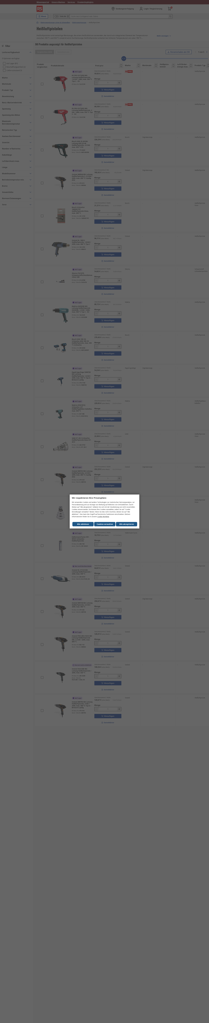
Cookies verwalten (105, 524)
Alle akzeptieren (126, 524)
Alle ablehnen (83, 524)
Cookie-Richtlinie (103, 517)
